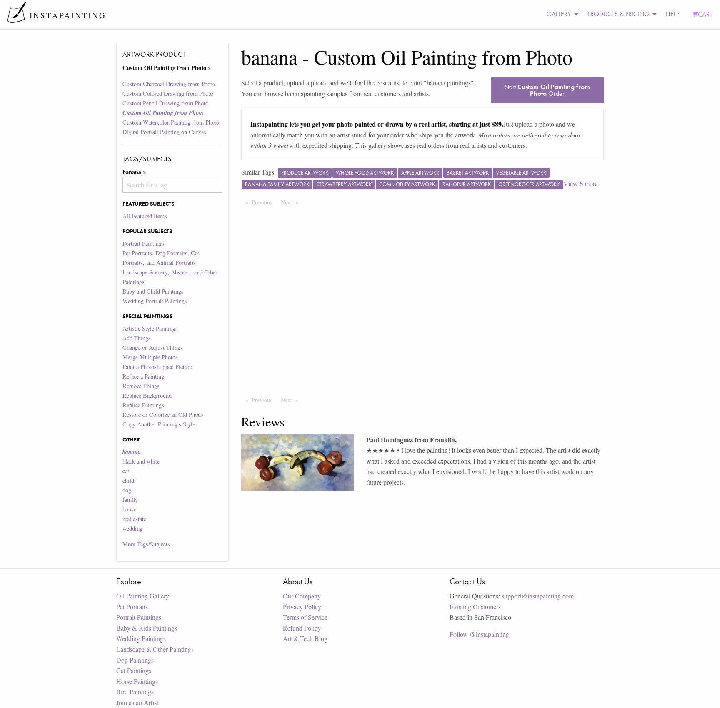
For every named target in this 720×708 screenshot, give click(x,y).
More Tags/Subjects (146, 544)
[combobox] (172, 185)
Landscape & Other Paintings (155, 649)
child (128, 480)
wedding (132, 528)
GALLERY (559, 14)
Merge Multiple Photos (150, 357)
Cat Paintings (133, 670)
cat (125, 471)
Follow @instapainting (479, 634)
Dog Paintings (135, 660)
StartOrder (547, 90)
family (130, 500)
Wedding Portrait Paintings (154, 301)
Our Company (302, 595)
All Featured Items (144, 216)
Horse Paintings (137, 681)
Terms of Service (305, 617)
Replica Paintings (143, 405)
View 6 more (580, 183)
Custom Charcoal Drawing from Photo (168, 84)
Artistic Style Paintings (150, 328)
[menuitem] (560, 14)
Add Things (136, 338)
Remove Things (141, 386)
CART (705, 14)
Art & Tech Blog (305, 638)
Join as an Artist (137, 702)
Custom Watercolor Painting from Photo (170, 122)
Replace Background (147, 395)
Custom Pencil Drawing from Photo (165, 103)
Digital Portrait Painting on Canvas (164, 132)
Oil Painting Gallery (142, 595)
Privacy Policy (302, 606)
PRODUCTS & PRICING (618, 14)
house (129, 509)
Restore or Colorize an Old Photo (162, 415)
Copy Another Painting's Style (158, 424)
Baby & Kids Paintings (146, 627)
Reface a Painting (143, 376)
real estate (134, 519)
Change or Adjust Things (152, 348)
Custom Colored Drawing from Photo (167, 93)
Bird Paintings (135, 691)
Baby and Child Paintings (153, 291)
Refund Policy (302, 627)
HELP (672, 14)
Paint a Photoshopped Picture (157, 367)
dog (126, 490)
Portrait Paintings (143, 243)
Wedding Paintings (141, 638)
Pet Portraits (132, 606)
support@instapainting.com (538, 595)
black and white (141, 461)
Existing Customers (475, 606)
